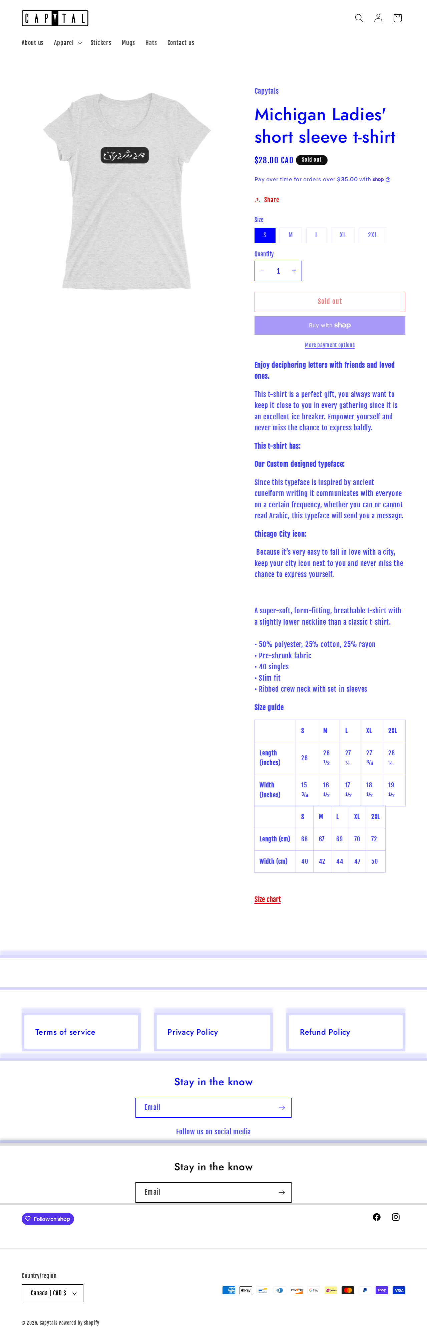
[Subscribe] (281, 1108)
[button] (67, 43)
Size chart (268, 899)
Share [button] (271, 200)
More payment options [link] (330, 345)
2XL (377, 237)
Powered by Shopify (79, 1323)
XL (347, 237)
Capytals (48, 1323)
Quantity (264, 254)
